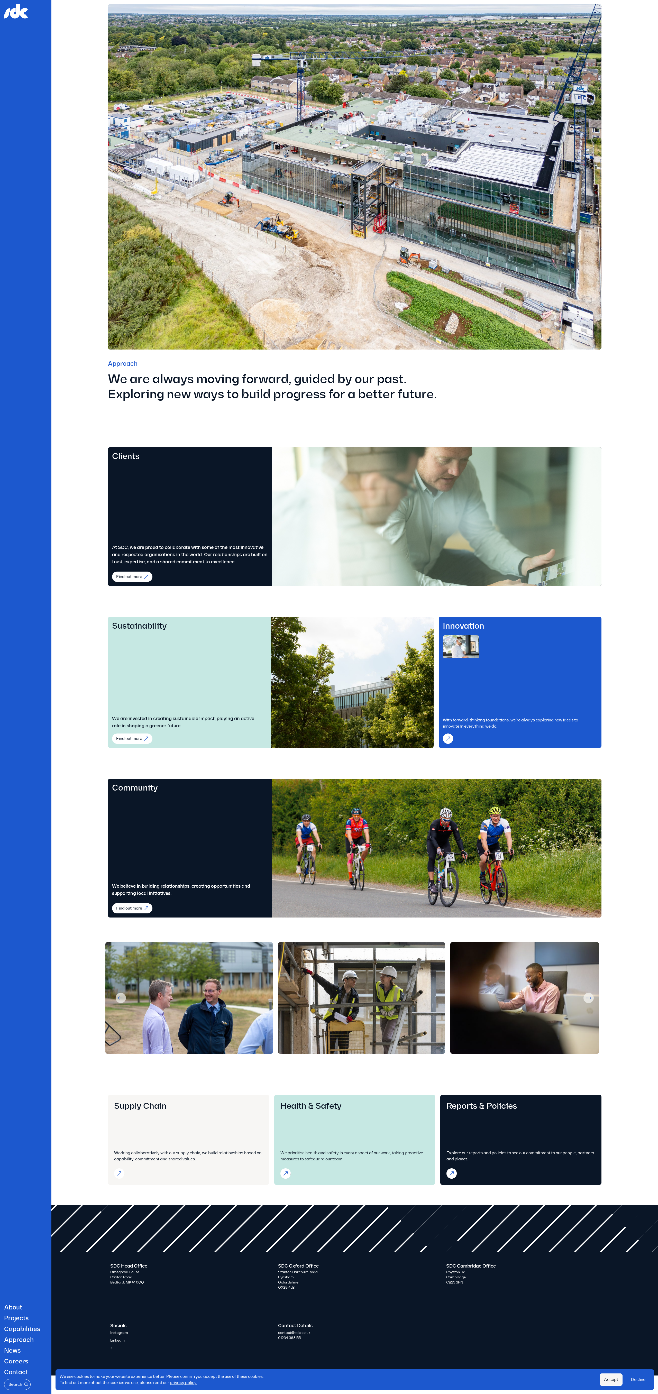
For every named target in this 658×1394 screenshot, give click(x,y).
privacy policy (183, 1382)
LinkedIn (117, 1340)
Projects (16, 1318)
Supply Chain (121, 1173)
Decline (638, 1379)
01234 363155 (289, 1338)
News (12, 1350)
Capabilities (22, 1329)
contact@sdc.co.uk (294, 1333)
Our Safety (288, 1173)
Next (588, 998)
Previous (121, 998)
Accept (611, 1379)
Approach (19, 1340)
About (13, 1307)
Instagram (119, 1333)
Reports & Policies (454, 1173)
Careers (16, 1361)
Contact (16, 1372)
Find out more (129, 576)
